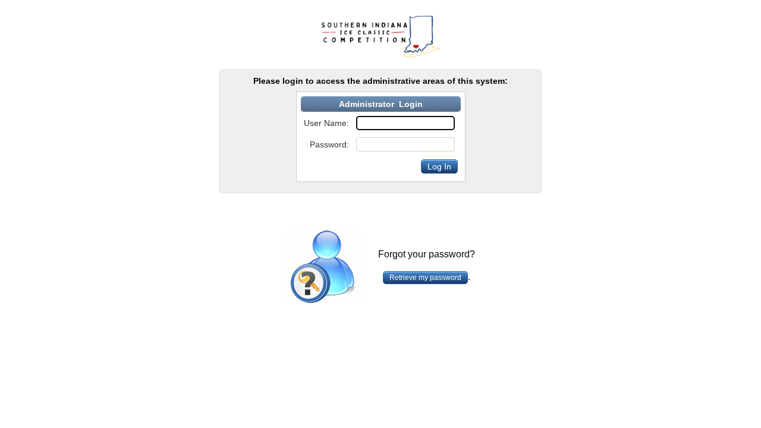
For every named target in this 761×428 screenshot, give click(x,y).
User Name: (326, 123)
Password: (329, 144)
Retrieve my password (425, 277)
